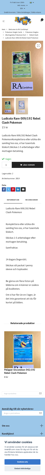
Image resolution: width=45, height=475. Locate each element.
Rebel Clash (34, 35)
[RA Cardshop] (23, 21)
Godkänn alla (22, 462)
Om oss (6, 425)
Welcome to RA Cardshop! (18, 29)
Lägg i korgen (29, 165)
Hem (3, 29)
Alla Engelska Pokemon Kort (15, 35)
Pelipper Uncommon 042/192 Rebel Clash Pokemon (19, 371)
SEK (21, 8)
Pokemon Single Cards (13, 32)
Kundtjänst (8, 433)
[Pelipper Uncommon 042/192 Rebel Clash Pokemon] (22, 349)
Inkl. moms (22, 5)
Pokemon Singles (32, 32)
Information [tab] (13, 200)
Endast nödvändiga (22, 468)
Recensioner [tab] (32, 200)
